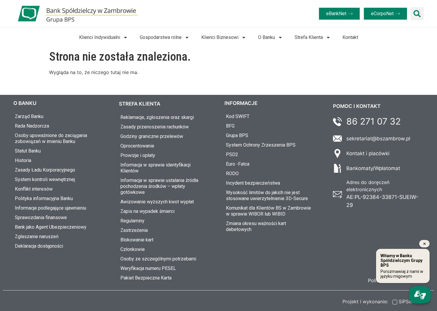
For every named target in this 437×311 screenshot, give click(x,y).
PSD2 (232, 154)
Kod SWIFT (237, 116)
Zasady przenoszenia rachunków (154, 127)
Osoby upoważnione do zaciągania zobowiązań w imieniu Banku (51, 138)
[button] (417, 13)
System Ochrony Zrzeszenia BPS (260, 145)
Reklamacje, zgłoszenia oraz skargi (157, 117)
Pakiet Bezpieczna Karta (146, 278)
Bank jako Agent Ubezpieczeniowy (51, 227)
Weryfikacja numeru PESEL (148, 268)
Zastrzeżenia (134, 230)
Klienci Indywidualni (99, 37)
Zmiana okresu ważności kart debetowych (256, 226)
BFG (230, 126)
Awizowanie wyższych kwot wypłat (157, 202)
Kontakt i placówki (367, 153)
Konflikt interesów (34, 189)
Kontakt (350, 37)
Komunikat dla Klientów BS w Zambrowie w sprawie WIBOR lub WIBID (268, 211)
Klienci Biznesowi (219, 37)
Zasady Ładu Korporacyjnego (45, 170)
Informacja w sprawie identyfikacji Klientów (155, 168)
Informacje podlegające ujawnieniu (50, 208)
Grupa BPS (237, 135)
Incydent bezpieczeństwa (253, 183)
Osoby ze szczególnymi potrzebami (158, 259)
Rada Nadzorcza (32, 126)
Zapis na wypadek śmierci (147, 211)
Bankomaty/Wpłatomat (373, 168)
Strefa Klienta (309, 37)
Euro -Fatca (237, 164)
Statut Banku (28, 151)
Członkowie (132, 249)
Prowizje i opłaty (137, 155)
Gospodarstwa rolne (161, 37)
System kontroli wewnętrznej (45, 179)
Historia (23, 160)
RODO (232, 173)
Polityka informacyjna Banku (44, 198)
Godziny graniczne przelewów (151, 136)
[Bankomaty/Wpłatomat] (337, 168)
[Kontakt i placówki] (337, 153)
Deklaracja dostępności (39, 246)
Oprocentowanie (137, 146)
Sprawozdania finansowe (41, 217)
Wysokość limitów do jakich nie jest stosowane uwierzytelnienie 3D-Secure (267, 195)
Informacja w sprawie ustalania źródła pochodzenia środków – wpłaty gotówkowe (159, 186)
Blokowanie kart (136, 240)
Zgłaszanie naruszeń (37, 236)
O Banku (266, 37)
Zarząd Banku (29, 116)
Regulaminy (132, 221)
